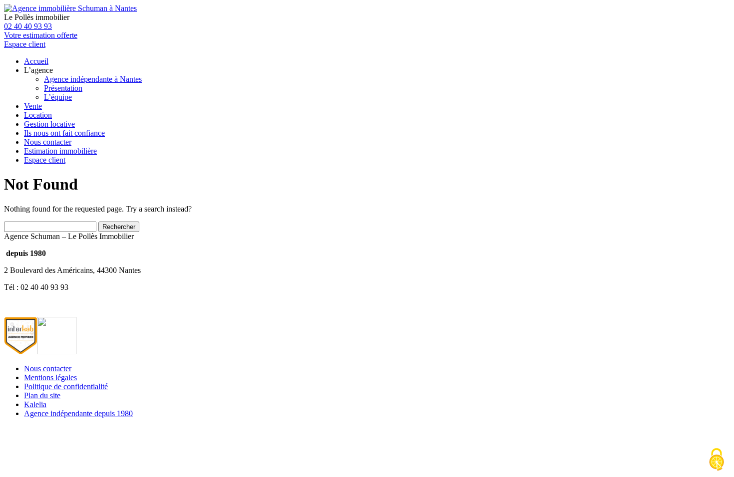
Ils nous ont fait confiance (64, 133)
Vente (33, 106)
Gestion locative (49, 124)
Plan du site (42, 395)
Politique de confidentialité (66, 386)
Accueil (36, 61)
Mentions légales (50, 377)
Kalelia (35, 404)
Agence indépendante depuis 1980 (78, 413)
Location (38, 115)
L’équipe (58, 97)
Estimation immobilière (60, 151)
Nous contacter (47, 142)
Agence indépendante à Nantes (93, 79)
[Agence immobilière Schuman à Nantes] (70, 8)
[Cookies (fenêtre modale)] (716, 460)
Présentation (63, 88)
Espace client (44, 160)
